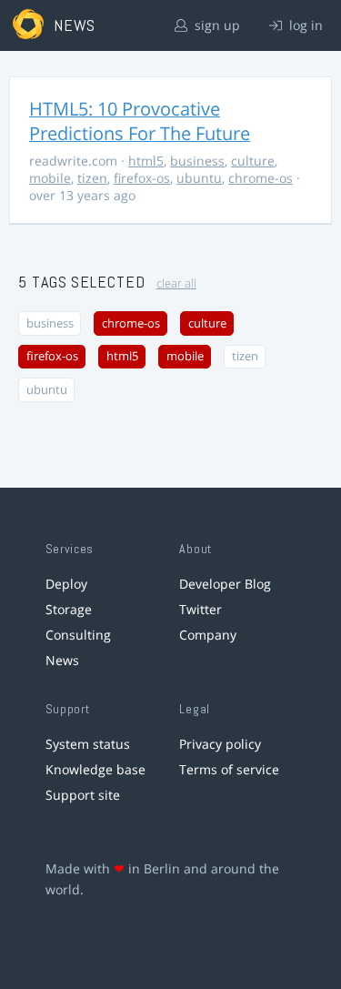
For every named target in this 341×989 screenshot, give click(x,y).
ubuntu (199, 178)
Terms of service (229, 769)
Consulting (78, 634)
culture (253, 160)
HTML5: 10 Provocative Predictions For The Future (139, 121)
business (197, 160)
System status (87, 743)
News (62, 660)
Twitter (200, 609)
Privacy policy (220, 743)
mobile (50, 178)
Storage (68, 609)
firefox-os (142, 178)
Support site (82, 794)
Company (207, 634)
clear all (176, 283)
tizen (92, 178)
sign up (215, 25)
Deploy (66, 583)
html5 (146, 160)
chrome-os (260, 178)
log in (304, 25)
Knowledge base (95, 769)
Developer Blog (225, 583)
